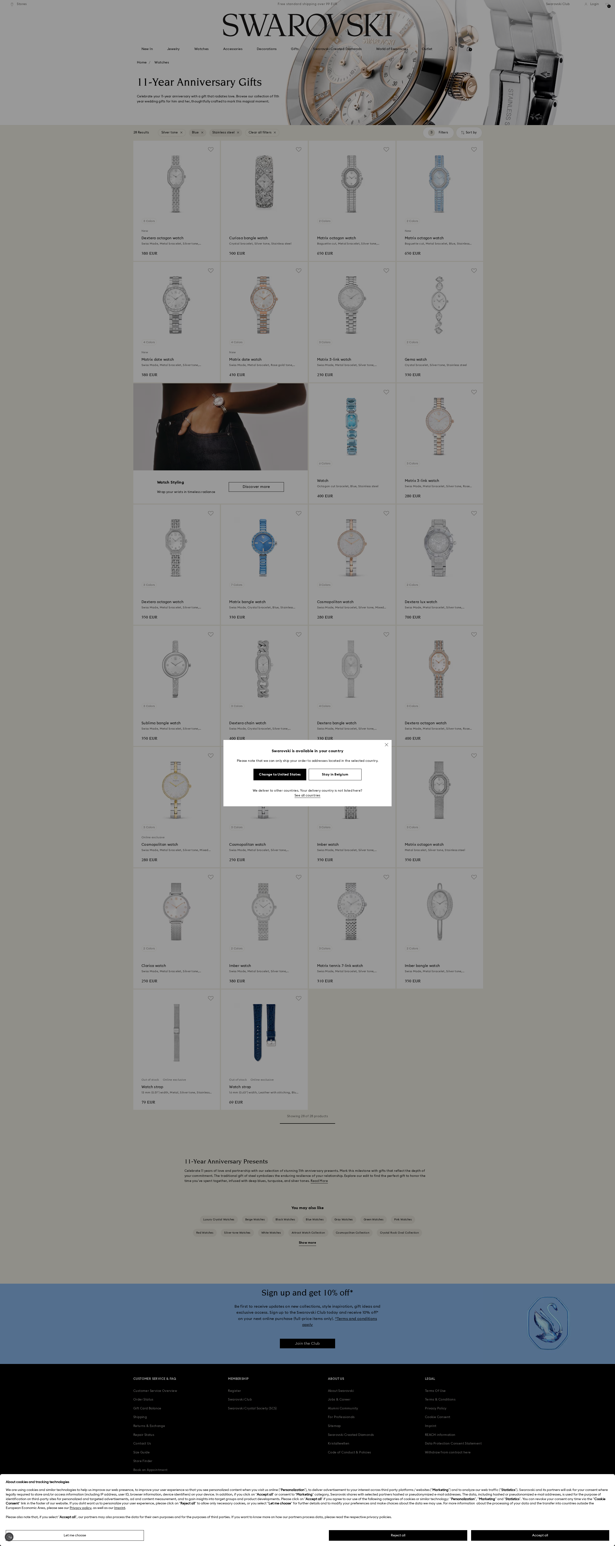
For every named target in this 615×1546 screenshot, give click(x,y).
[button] (386, 744)
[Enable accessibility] (9, 1537)
